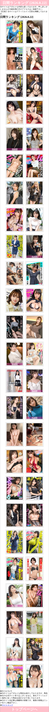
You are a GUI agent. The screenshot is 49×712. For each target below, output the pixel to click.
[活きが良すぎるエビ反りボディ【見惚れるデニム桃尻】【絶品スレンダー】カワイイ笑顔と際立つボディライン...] (14, 581)
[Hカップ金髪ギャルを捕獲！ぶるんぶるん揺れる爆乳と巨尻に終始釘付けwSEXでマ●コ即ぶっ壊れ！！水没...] (14, 689)
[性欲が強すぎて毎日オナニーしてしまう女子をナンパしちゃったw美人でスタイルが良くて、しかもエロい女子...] (34, 151)
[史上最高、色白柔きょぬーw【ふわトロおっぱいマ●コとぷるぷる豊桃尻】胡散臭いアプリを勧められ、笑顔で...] (14, 44)
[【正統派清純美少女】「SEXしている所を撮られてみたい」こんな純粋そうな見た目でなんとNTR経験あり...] (34, 232)
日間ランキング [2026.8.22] (25, 3)
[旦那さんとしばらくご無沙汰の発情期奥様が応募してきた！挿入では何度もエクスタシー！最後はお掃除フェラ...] (14, 125)
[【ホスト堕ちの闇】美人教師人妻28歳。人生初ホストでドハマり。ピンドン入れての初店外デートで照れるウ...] (34, 581)
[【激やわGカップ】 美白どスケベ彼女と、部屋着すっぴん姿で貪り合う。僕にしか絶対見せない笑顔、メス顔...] (14, 98)
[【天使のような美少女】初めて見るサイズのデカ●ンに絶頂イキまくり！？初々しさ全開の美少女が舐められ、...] (14, 205)
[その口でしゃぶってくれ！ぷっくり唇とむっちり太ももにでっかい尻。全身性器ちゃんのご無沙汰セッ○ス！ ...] (14, 313)
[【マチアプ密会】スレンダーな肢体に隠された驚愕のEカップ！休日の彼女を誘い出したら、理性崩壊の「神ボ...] (34, 259)
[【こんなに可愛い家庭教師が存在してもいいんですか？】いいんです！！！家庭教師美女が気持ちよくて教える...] (34, 339)
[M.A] (34, 447)
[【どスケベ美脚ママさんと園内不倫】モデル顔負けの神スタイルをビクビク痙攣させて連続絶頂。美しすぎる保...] (14, 527)
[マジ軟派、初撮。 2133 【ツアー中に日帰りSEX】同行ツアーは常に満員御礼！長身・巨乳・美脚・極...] (14, 662)
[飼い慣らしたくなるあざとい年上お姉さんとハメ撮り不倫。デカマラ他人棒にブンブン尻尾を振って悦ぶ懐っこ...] (34, 527)
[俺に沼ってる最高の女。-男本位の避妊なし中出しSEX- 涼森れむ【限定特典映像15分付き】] (14, 474)
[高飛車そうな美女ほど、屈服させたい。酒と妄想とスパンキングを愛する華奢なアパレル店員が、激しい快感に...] (34, 44)
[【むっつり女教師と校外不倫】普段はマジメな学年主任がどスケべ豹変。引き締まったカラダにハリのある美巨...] (14, 420)
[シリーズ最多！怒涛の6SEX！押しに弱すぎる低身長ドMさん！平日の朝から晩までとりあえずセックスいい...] (34, 313)
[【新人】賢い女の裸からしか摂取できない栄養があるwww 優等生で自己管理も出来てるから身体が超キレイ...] (14, 554)
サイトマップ (7, 705)
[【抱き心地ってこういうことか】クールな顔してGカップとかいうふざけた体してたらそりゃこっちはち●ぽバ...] (34, 689)
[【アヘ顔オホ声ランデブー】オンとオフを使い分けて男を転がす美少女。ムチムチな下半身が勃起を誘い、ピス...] (34, 662)
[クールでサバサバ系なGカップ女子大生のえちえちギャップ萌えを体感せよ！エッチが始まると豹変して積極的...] (14, 447)
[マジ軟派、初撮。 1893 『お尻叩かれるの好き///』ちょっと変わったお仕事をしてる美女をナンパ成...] (34, 420)
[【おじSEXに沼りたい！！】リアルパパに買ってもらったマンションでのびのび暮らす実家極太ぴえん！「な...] (14, 232)
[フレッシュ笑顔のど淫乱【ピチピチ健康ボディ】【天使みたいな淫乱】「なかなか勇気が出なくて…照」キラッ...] (14, 178)
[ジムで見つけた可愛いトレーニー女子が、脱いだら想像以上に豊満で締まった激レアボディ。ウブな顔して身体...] (34, 71)
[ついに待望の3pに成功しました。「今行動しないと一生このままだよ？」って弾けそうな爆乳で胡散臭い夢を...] (34, 554)
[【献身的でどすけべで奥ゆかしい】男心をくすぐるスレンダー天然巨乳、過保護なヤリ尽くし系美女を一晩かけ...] (34, 501)
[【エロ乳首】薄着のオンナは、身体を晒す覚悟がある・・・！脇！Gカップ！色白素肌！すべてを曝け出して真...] (14, 608)
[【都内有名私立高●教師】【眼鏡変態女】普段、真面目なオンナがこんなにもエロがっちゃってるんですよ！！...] (14, 635)
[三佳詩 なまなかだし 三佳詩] (34, 125)
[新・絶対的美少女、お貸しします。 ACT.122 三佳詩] (14, 393)
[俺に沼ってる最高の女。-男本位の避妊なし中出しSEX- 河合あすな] (34, 98)
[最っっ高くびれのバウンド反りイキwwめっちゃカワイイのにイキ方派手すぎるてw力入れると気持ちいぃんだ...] (34, 178)
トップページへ (24, 709)
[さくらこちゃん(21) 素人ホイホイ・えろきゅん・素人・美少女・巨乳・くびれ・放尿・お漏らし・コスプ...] (34, 286)
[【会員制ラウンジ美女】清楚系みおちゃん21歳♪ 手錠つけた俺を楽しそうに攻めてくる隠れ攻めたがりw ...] (14, 151)
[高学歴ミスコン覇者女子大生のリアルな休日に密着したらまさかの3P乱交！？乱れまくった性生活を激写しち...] (34, 205)
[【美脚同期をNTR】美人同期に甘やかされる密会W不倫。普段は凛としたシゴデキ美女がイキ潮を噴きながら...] (14, 339)
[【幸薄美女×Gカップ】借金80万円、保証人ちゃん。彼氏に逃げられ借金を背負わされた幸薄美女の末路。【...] (14, 71)
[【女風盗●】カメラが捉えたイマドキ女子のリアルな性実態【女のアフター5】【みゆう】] (14, 501)
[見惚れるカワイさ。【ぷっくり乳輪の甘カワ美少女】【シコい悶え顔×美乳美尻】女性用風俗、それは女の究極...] (34, 608)
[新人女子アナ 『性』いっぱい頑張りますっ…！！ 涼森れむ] (34, 366)
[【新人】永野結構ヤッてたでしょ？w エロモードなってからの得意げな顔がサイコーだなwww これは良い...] (14, 259)
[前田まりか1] (34, 635)
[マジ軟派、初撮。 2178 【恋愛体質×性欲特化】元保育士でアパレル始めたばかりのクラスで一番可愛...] (34, 393)
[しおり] (14, 286)
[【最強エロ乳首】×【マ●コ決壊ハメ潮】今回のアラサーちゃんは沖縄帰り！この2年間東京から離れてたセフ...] (34, 474)
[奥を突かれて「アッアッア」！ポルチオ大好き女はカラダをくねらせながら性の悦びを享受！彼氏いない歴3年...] (14, 366)
